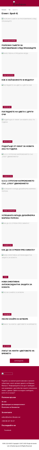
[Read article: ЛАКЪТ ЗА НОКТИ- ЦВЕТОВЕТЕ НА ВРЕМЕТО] (19, 335)
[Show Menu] (2, 3)
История (7, 346)
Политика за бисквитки (11, 407)
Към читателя (8, 75)
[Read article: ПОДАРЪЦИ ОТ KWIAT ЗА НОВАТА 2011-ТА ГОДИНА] (19, 131)
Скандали (7, 314)
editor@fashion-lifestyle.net (11, 417)
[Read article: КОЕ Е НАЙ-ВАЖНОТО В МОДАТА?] (19, 65)
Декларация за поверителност (13, 404)
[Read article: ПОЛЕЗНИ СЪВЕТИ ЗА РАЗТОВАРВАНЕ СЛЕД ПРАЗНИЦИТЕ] (19, 30)
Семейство (8, 245)
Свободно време (10, 40)
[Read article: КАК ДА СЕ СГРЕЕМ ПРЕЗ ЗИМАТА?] (19, 234)
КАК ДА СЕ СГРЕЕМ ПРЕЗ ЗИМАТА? (18, 250)
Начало (4, 10)
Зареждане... (19, 361)
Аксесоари (7, 141)
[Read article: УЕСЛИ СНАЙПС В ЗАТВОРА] (19, 304)
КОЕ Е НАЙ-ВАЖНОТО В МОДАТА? (18, 80)
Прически (7, 107)
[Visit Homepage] (19, 3)
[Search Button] (36, 3)
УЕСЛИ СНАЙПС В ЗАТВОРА (15, 319)
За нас (4, 401)
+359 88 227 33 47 (8, 421)
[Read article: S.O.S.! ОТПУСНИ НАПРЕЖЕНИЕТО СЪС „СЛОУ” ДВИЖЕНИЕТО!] (19, 165)
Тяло (5, 277)
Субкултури (8, 176)
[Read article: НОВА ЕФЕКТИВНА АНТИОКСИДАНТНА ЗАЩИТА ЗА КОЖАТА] (19, 266)
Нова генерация (9, 210)
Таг (9, 10)
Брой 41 (15, 10)
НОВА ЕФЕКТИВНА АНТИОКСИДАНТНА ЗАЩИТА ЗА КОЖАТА (17, 284)
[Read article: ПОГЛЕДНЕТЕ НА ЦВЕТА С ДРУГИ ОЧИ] (19, 96)
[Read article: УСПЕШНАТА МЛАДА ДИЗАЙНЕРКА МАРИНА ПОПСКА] (19, 200)
